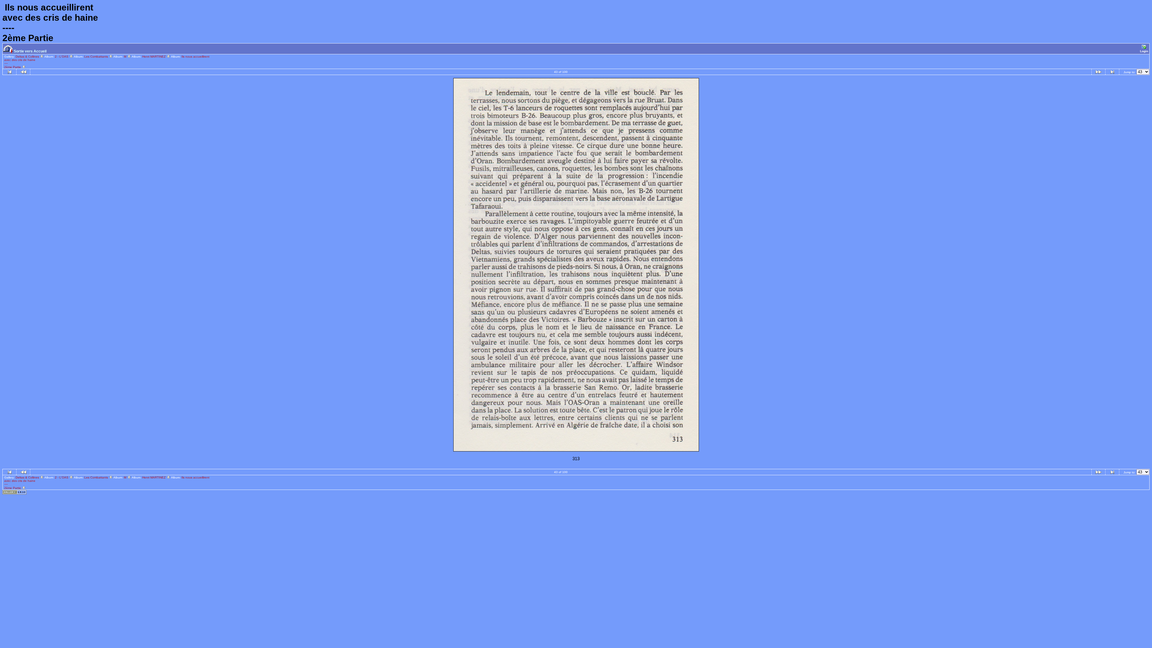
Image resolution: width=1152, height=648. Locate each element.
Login (1144, 51)
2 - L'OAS (62, 56)
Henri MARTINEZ (154, 56)
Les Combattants (96, 56)
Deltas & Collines (28, 56)
